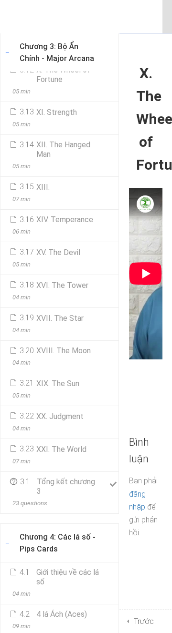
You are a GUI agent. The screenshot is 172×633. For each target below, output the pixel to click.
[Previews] (113, 73)
